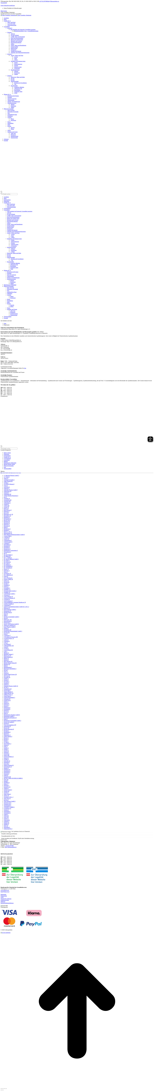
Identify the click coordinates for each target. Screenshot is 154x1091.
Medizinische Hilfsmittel (10, 463)
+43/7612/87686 (43, 1)
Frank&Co (7, 589)
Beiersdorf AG (8, 514)
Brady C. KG (8, 531)
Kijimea (6, 628)
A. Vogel (6, 477)
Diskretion (6, 454)
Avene (6, 507)
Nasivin (6, 673)
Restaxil (6, 733)
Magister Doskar (8, 654)
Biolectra (6, 524)
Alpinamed (7, 494)
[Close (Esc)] (1, 1088)
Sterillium (7, 782)
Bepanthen (7, 516)
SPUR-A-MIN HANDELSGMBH (13, 778)
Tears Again (7, 794)
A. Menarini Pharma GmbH (11, 475)
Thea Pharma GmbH (9, 801)
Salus (6, 746)
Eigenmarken (7, 455)
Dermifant (7, 547)
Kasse (13, 5)
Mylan (6, 670)
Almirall (6, 492)
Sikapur (6, 768)
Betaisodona (7, 518)
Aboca (6, 478)
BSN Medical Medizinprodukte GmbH (14, 534)
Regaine (6, 730)
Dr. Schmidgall (8, 566)
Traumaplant (7, 805)
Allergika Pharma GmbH (11, 490)
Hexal (6, 618)
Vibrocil (6, 815)
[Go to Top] (77, 1086)
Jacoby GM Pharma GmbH (11, 624)
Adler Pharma (8, 481)
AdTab (6, 482)
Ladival (6, 640)
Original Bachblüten (9, 697)
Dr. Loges (7, 563)
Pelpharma (7, 707)
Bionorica (7, 526)
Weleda (6, 823)
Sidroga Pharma (9, 765)
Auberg (6, 505)
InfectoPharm (8, 621)
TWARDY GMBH (9, 807)
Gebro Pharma (8, 596)
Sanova (6, 755)
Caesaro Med (8, 536)
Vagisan (6, 810)
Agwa (6, 485)
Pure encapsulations (10, 725)
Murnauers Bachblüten (10, 668)
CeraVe (6, 539)
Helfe (6, 615)
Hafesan (7, 608)
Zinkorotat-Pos (8, 828)
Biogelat (7, 523)
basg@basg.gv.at (5, 891)
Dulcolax (6, 570)
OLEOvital (7, 690)
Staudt (6, 781)
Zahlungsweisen (5, 900)
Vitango (6, 818)
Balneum (6, 511)
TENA (6, 795)
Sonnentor (7, 777)
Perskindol (7, 709)
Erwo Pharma (8, 578)
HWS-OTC (7, 619)
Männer (6, 461)
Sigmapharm (8, 766)
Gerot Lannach (8, 601)
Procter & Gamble (9, 722)
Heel (6, 614)
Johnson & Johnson (9, 625)
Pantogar (6, 704)
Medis (6, 660)
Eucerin (6, 582)
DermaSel (7, 546)
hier (25, 368)
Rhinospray (7, 735)
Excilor (6, 583)
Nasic (6, 671)
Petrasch (6, 710)
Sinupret (6, 774)
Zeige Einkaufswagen (6, 5)
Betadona (7, 517)
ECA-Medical (8, 575)
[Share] (3, 1088)
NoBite (6, 678)
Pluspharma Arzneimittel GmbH (12, 720)
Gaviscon (7, 595)
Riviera (6, 739)
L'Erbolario (7, 635)
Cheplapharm (8, 540)
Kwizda (6, 632)
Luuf (5, 651)
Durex (6, 572)
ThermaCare (7, 802)
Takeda (6, 788)
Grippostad (7, 605)
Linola (6, 647)
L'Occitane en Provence (11, 637)
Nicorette (7, 677)
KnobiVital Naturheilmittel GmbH (13, 631)
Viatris (6, 814)
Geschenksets (7, 458)
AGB (2, 897)
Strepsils (6, 785)
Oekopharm (7, 689)
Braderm (6, 530)
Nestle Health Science (10, 674)
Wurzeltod (7, 827)
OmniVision (7, 696)
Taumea (6, 792)
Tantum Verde (8, 789)
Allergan (6, 488)
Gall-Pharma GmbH (9, 593)
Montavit (7, 664)
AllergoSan (7, 491)
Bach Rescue (7, 510)
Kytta (6, 634)
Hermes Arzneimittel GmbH (11, 616)
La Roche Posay (9, 638)
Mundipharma (8, 667)
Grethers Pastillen (9, 603)
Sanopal (6, 752)
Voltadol (6, 821)
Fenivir (6, 586)
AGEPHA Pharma (9, 484)
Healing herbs (8, 612)
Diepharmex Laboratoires (11, 550)
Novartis (6, 681)
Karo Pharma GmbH (9, 627)
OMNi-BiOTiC (8, 693)
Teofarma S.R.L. (8, 797)
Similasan (7, 769)
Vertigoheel (7, 813)
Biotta (6, 527)
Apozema (7, 501)
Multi (6, 665)
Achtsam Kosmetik (9, 480)
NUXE (6, 687)
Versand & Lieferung (6, 898)
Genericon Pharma (9, 598)
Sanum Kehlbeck (9, 756)
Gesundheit (7, 460)
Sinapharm (7, 771)
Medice (6, 658)
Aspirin (6, 504)
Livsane (6, 648)
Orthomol (7, 699)
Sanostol (6, 753)
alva (5, 497)
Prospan (6, 723)
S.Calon (6, 742)
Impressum (3, 894)
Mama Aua (7, 655)
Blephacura (7, 529)
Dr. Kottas (7, 562)
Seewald (6, 764)
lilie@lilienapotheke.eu (53, 1)
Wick (6, 826)
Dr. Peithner (7, 565)
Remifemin (7, 732)
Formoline (7, 588)
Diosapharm (7, 552)
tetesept (6, 800)
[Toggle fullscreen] (4, 1088)
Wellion (6, 824)
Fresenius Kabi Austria (10, 591)
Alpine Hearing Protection (11, 495)
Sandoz (6, 748)
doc (5, 553)
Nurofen (6, 683)
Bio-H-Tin (7, 520)
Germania (7, 599)
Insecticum (7, 622)
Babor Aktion (7, 452)
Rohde (6, 740)
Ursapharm (7, 808)
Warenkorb (4, 2)
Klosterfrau (7, 629)
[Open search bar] (1, 192)
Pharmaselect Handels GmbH (12, 715)
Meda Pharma (8, 657)
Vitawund (7, 820)
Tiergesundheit (7, 468)
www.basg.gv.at (5, 890)
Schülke (6, 759)
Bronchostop (8, 533)
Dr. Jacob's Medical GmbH (11, 559)
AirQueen (7, 487)
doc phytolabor (8, 554)
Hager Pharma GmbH (10, 609)
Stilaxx (6, 784)
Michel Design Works (9, 464)
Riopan (6, 738)
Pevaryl (6, 712)
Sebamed (6, 762)
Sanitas (6, 749)
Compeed (7, 543)
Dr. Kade (6, 560)
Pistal (6, 719)
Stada (6, 779)
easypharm (7, 573)
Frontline (7, 592)
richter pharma (8, 736)
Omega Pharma (8, 691)
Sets (5, 467)
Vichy (6, 817)
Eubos (6, 580)
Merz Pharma (8, 661)
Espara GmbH (8, 579)
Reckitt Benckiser (9, 729)
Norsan (6, 680)
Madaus (6, 653)
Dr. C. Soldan (8, 557)
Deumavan (7, 549)
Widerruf (3, 901)
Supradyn (7, 787)
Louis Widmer (8, 650)
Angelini (7, 498)
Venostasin (7, 811)
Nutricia (6, 684)
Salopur (6, 745)
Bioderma (7, 521)
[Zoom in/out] (6, 1088)
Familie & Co (7, 457)
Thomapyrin (7, 804)
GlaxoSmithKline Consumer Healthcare (15, 602)
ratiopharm (7, 726)
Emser (6, 576)
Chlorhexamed (8, 541)
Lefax (6, 642)
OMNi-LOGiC (8, 694)
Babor (6, 508)
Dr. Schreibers (8, 567)
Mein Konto (4, 11)
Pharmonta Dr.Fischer (10, 717)
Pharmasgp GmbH (9, 716)
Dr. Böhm (7, 556)
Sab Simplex (7, 743)
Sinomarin (7, 772)
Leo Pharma (7, 644)
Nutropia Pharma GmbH (11, 686)
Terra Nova (7, 798)
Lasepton (6, 641)
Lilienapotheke (9, 645)
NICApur (7, 676)
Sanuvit (6, 758)
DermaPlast (7, 544)
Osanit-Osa (7, 700)
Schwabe (7, 761)
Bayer (6, 513)
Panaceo (6, 703)
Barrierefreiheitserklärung (7, 903)
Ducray (6, 569)
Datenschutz (4, 896)
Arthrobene (7, 503)
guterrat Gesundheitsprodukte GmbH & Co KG (16, 606)
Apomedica (7, 500)
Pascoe (6, 706)
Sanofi (6, 751)
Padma (6, 702)
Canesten (6, 537)
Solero (6, 775)
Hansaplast (7, 611)
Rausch (6, 727)
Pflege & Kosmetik (9, 465)
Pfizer (6, 713)
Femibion (7, 585)
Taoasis (6, 791)
